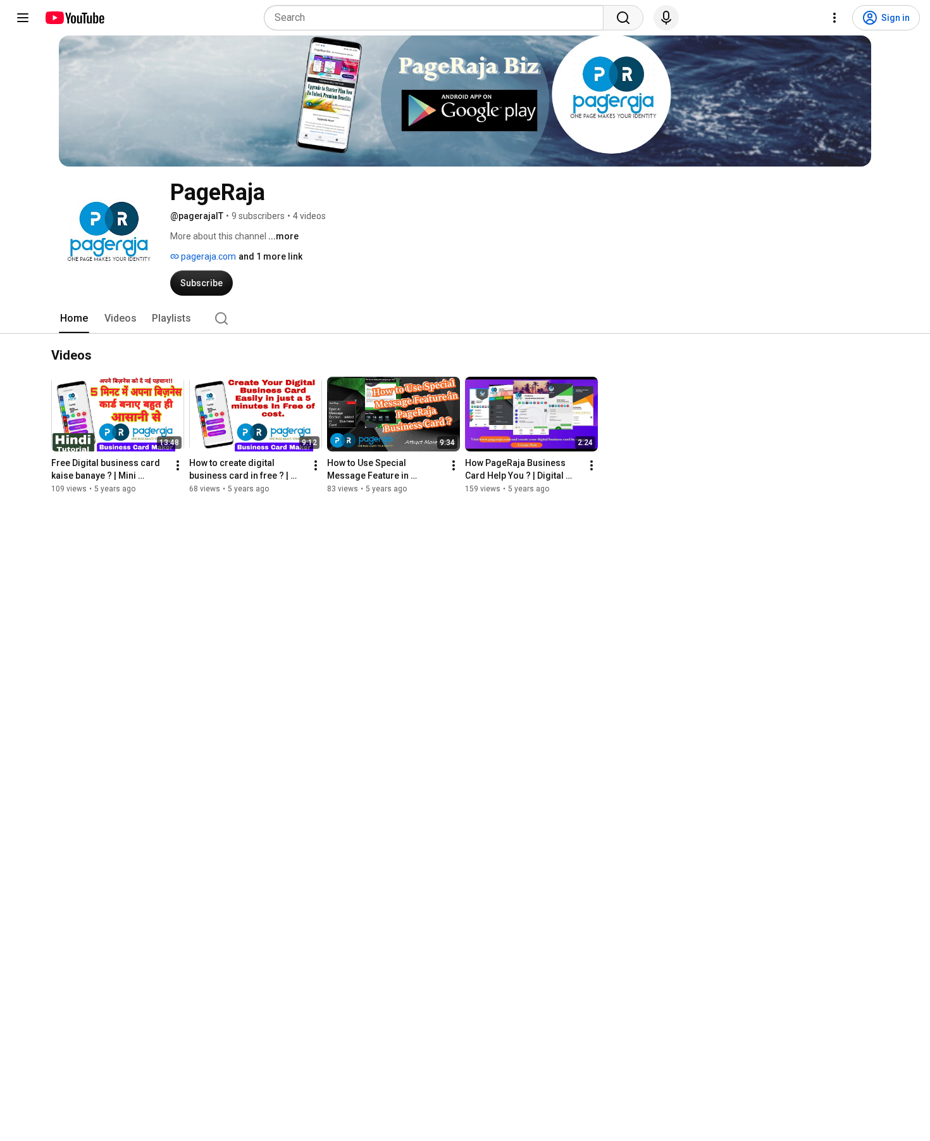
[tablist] (465, 318)
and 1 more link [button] (270, 256)
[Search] (623, 17)
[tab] (74, 318)
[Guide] (22, 17)
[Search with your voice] (666, 17)
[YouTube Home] (74, 17)
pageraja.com (207, 256)
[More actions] (177, 465)
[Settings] (834, 17)
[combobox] (437, 17)
